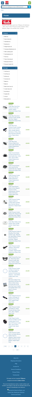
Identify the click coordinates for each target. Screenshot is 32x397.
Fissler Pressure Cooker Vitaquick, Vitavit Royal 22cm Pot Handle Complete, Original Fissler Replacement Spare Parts (15, 249)
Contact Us (16, 366)
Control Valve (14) (8, 89)
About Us (16, 358)
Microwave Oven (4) (8, 61)
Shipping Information (16, 360)
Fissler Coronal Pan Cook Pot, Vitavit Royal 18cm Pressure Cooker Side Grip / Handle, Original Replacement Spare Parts (15, 260)
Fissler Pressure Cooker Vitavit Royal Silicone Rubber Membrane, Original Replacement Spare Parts (14, 178)
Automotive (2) (7, 41)
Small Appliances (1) (8, 54)
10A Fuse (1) (7, 71)
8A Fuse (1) (6, 76)
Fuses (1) (6, 56)
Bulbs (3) (6, 36)
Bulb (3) (6, 83)
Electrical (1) (7, 44)
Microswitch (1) (7, 99)
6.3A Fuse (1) (7, 73)
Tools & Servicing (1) (8, 59)
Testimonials (16, 375)
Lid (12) (6, 96)
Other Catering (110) (8, 51)
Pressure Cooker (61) (8, 64)
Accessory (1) (7, 78)
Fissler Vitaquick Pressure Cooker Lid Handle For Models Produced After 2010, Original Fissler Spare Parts (15, 299)
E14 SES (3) (6, 91)
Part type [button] (5, 68)
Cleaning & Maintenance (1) (10, 49)
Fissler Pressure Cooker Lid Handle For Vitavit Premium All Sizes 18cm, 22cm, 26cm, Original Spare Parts (14, 310)
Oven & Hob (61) (7, 39)
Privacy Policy (16, 372)
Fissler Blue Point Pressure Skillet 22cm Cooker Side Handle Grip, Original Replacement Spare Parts (15, 144)
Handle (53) (6, 94)
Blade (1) (6, 81)
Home (2, 10)
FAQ (16, 363)
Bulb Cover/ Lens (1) (8, 86)
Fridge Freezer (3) (8, 46)
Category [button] (5, 33)
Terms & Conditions (16, 369)
